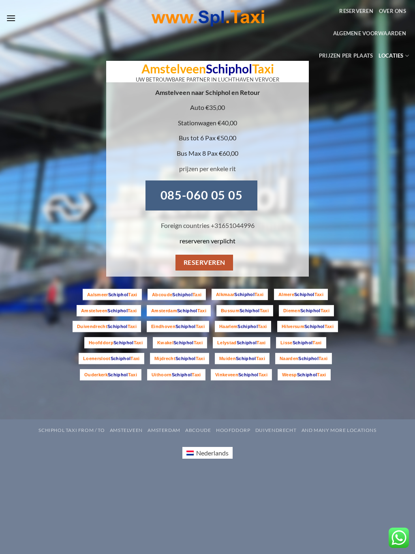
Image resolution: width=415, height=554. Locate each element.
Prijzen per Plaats (346, 55)
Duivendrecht (275, 430)
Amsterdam (164, 430)
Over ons (392, 11)
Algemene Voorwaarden (369, 33)
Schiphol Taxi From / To (72, 430)
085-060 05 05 (201, 195)
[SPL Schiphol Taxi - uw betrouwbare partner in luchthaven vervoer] (208, 18)
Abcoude (198, 430)
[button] (11, 18)
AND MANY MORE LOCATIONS (339, 430)
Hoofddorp (233, 430)
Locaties (391, 55)
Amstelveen (126, 430)
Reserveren (356, 11)
